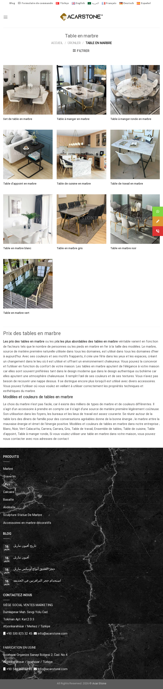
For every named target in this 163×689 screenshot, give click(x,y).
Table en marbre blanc (17, 248)
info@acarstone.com (52, 633)
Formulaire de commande (37, 3)
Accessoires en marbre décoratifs (27, 523)
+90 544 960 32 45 (19, 669)
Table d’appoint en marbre (20, 183)
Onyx (6, 484)
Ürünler (74, 43)
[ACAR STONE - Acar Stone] (81, 16)
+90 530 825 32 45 (19, 633)
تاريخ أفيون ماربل (24, 546)
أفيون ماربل (21, 557)
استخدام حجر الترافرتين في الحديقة (37, 580)
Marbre (8, 469)
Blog (12, 3)
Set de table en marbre (17, 119)
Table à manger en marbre (73, 119)
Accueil (57, 43)
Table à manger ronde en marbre (130, 119)
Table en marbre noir (123, 248)
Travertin (9, 476)
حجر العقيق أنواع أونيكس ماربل (34, 569)
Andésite (9, 507)
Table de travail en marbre (126, 183)
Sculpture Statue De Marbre (22, 515)
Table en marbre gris (70, 248)
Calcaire (8, 492)
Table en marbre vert (16, 312)
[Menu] (5, 17)
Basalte (8, 499)
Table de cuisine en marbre (74, 183)
